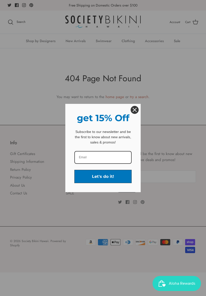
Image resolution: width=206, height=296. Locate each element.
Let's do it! (103, 176)
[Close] (135, 110)
